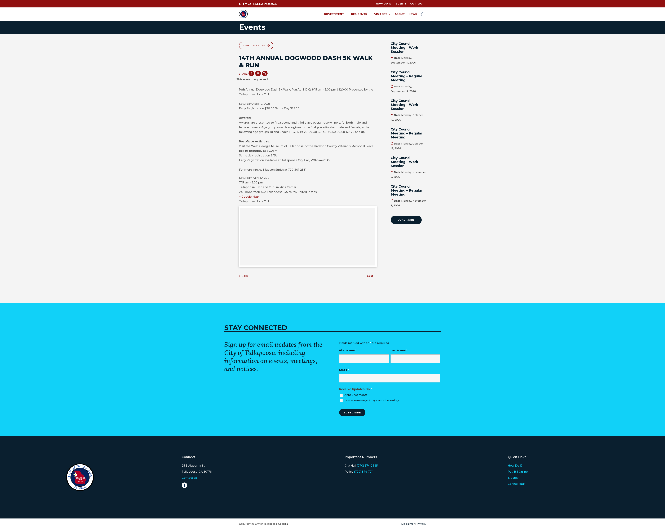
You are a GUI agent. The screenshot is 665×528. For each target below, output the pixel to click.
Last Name (399, 350)
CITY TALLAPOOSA (258, 4)
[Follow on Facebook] (184, 485)
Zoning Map (516, 483)
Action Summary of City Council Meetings (372, 400)
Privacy (421, 523)
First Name (348, 350)
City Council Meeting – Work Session (404, 48)
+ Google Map (249, 196)
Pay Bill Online (518, 471)
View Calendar (254, 45)
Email (344, 369)
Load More (406, 219)
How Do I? (515, 465)
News (413, 14)
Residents (359, 14)
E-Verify (513, 477)
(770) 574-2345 (367, 465)
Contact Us (190, 477)
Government (334, 14)
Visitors (380, 14)
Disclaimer (408, 523)
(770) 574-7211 (364, 471)
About (400, 14)
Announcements (355, 394)
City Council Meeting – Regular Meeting (406, 76)
